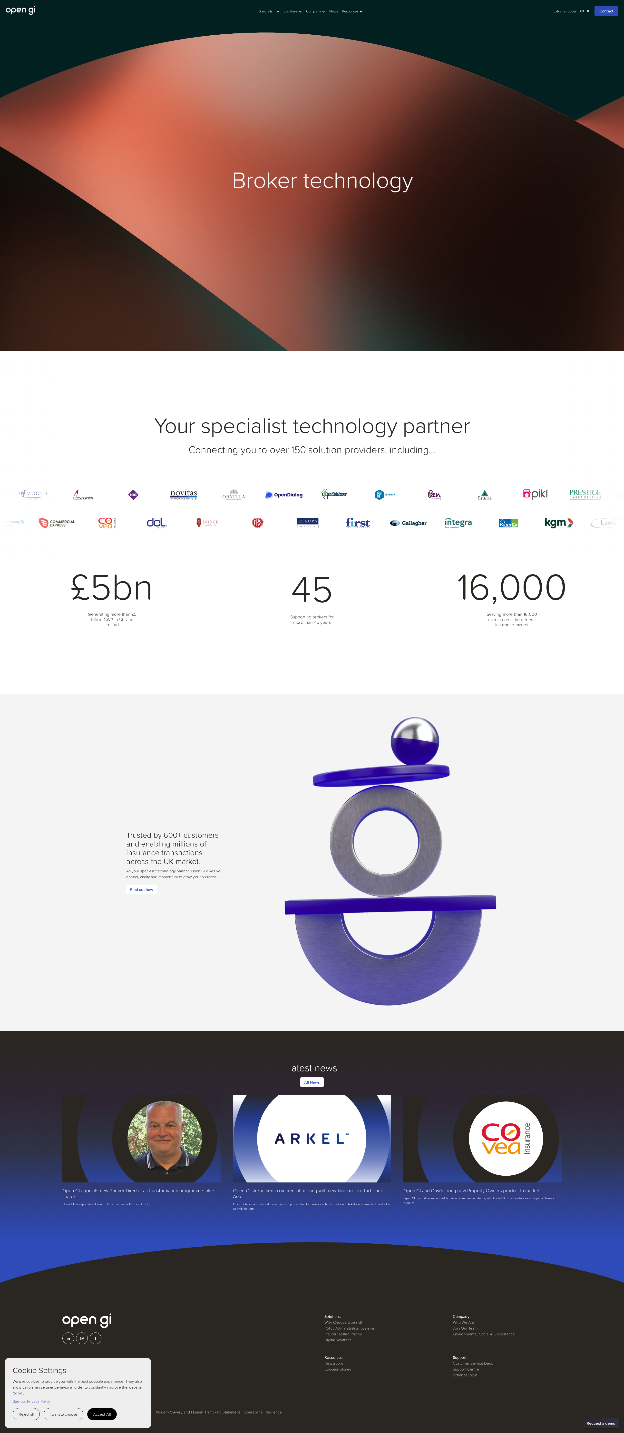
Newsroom (333, 1363)
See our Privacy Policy (31, 1401)
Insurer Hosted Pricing (343, 1334)
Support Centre (466, 1369)
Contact (606, 11)
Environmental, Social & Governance (484, 1334)
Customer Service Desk (473, 1363)
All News (312, 1082)
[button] (269, 11)
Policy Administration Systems (349, 1328)
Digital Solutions (337, 1339)
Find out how (141, 889)
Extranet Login (465, 1375)
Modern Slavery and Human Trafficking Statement (198, 1412)
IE (588, 10)
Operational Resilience (263, 1412)
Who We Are (463, 1322)
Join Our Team (465, 1328)
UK (582, 10)
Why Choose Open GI (343, 1322)
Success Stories (337, 1369)
